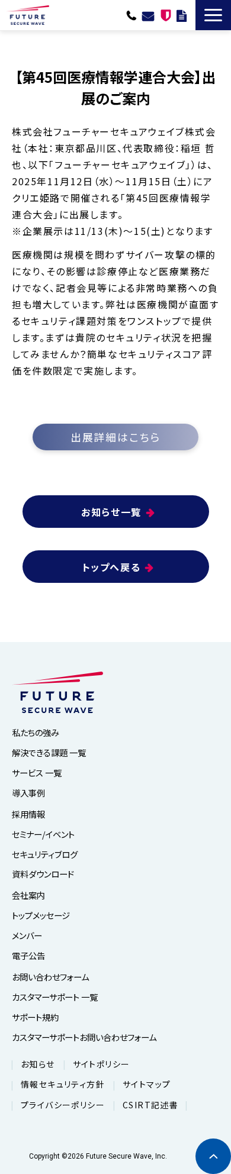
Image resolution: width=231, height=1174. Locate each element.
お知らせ (38, 1064)
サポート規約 (35, 1017)
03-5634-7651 (131, 15)
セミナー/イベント (43, 834)
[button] (213, 15)
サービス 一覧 (37, 772)
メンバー (27, 935)
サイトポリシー (101, 1064)
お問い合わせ (148, 15)
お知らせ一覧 (111, 512)
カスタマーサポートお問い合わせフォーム (84, 1037)
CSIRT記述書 (150, 1105)
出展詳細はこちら (115, 436)
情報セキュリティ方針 (63, 1084)
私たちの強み (35, 732)
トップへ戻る (111, 567)
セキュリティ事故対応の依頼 (166, 15)
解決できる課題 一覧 (49, 752)
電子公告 (28, 955)
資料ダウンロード (182, 15)
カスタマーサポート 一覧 (55, 997)
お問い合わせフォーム (50, 976)
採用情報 (28, 814)
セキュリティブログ (45, 854)
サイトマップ (147, 1084)
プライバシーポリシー (63, 1105)
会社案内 (28, 895)
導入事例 (28, 792)
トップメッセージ (41, 915)
